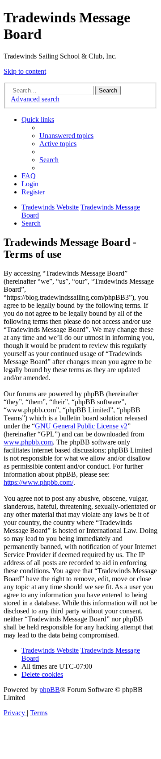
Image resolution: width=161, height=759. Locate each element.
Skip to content (25, 71)
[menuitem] (66, 135)
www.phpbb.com (28, 442)
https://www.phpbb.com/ (38, 482)
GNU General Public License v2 (81, 426)
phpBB (49, 689)
